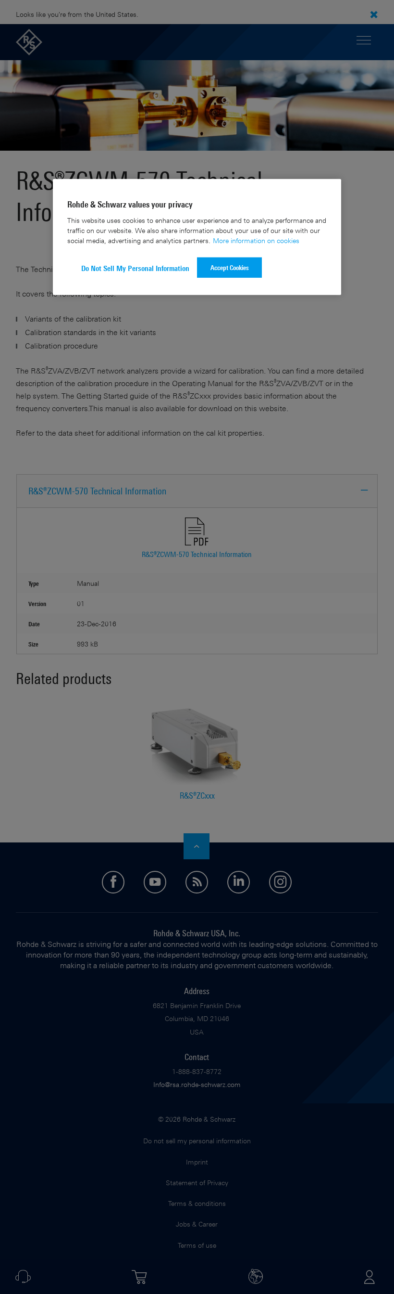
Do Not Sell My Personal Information (135, 268)
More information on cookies (256, 240)
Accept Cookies (229, 267)
